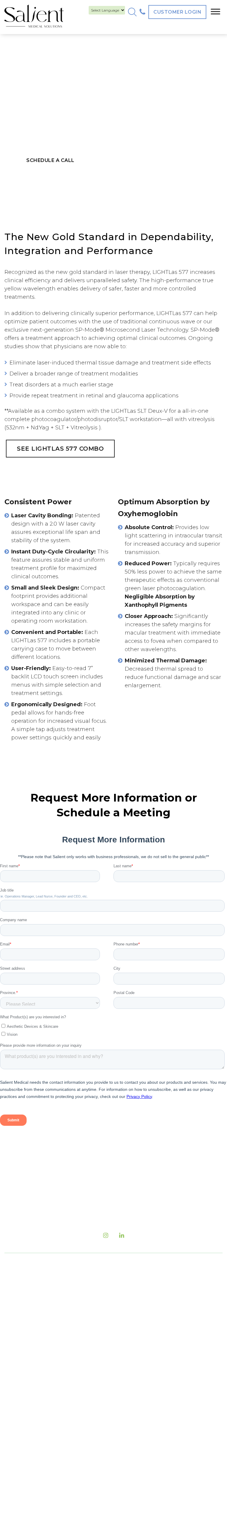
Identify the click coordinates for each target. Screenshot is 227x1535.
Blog (20, 1358)
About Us (26, 1347)
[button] (132, 12)
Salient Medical (111, 1468)
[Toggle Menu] (215, 11)
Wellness (131, 1380)
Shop (21, 1423)
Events (23, 1369)
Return (23, 1434)
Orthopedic (134, 1391)
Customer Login (177, 12)
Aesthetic (131, 1369)
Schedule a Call (50, 160)
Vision (127, 1347)
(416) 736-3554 (151, 1314)
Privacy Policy (32, 1445)
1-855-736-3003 (168, 1302)
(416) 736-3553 (138, 1290)
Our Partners (31, 1412)
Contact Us (28, 1401)
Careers (24, 1380)
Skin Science (136, 1358)
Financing (28, 1391)
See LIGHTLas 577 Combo (60, 448)
